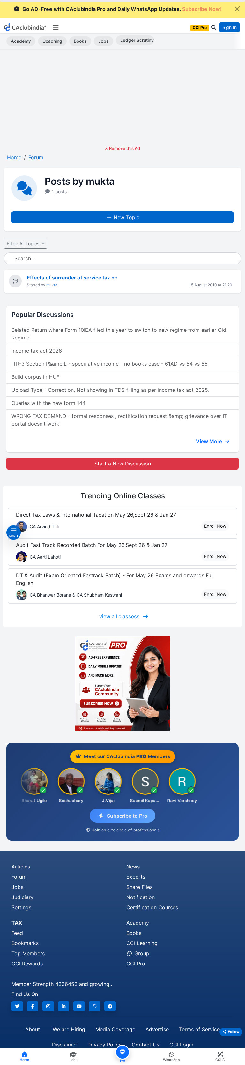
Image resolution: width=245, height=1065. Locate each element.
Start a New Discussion (122, 463)
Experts (135, 877)
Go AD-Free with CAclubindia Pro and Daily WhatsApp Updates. (122, 9)
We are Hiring (69, 1029)
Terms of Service (199, 1029)
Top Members (28, 953)
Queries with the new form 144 (48, 403)
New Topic (126, 217)
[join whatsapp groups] (94, 1006)
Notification (140, 897)
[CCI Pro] (122, 683)
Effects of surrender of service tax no (72, 277)
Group (141, 953)
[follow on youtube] (79, 1006)
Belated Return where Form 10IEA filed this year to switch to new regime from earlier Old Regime (118, 334)
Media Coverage (115, 1029)
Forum (18, 877)
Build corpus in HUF (35, 377)
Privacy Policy (104, 1044)
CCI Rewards (27, 963)
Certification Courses (152, 907)
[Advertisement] (122, 97)
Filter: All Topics (24, 243)
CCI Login (181, 1044)
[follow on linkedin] (64, 1006)
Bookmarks (25, 943)
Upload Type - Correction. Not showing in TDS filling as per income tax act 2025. (110, 390)
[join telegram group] (110, 1006)
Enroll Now (215, 526)
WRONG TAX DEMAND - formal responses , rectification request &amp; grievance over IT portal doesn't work (119, 420)
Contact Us (145, 1044)
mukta (51, 284)
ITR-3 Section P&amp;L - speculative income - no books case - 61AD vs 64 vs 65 (109, 364)
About (32, 1029)
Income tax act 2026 (36, 350)
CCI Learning (142, 943)
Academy (21, 41)
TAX (16, 923)
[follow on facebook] (33, 1006)
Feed (17, 933)
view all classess (119, 616)
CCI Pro (135, 963)
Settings (21, 907)
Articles (20, 866)
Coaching (52, 41)
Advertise (157, 1029)
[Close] (237, 9)
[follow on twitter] (17, 1006)
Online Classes (122, 495)
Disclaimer (64, 1044)
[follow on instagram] (48, 1006)
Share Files (139, 887)
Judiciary (22, 897)
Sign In (229, 27)
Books (80, 41)
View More (209, 441)
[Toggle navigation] (55, 27)
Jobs (103, 41)
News (133, 866)
